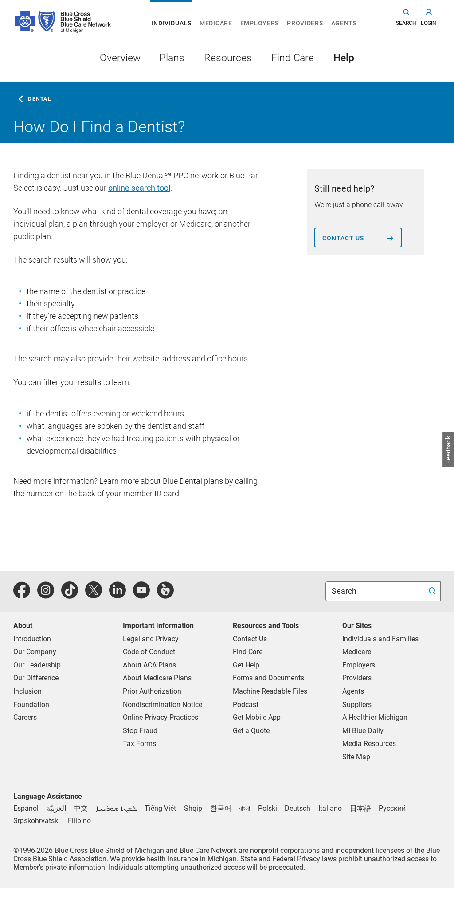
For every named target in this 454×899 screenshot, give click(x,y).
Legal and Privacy (151, 639)
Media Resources (369, 743)
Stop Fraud (140, 730)
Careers (25, 717)
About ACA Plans (149, 665)
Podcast (245, 704)
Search (345, 591)
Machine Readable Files (270, 691)
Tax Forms (139, 743)
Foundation (31, 704)
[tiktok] (69, 595)
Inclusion (27, 691)
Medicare (356, 652)
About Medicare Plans (157, 678)
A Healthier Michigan (374, 717)
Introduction (32, 639)
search (406, 23)
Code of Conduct (149, 652)
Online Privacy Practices (160, 717)
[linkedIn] (117, 595)
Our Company (34, 652)
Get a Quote (251, 730)
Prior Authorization (152, 691)
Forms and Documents (268, 678)
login (428, 23)
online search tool (139, 187)
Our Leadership (37, 665)
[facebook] (21, 595)
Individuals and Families (380, 639)
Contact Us (250, 639)
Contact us (343, 238)
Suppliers (357, 704)
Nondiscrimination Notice (162, 704)
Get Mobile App (257, 717)
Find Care (247, 652)
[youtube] (141, 595)
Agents (353, 691)
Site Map (356, 757)
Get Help (246, 665)
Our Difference (36, 678)
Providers (357, 678)
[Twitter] (93, 595)
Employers (358, 665)
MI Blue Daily (363, 730)
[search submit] (433, 591)
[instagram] (45, 595)
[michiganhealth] (165, 595)
